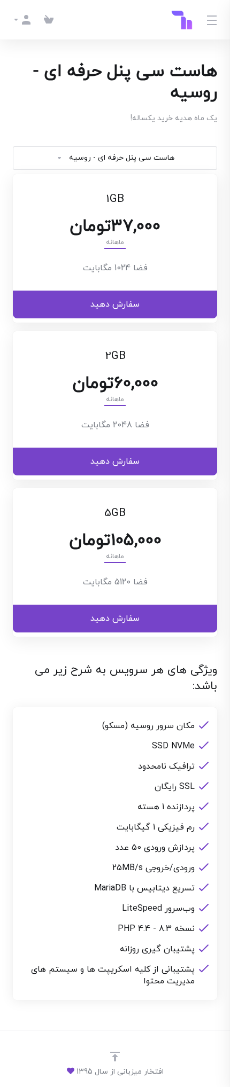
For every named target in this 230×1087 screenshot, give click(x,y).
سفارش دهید (115, 304)
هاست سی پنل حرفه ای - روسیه (121, 158)
